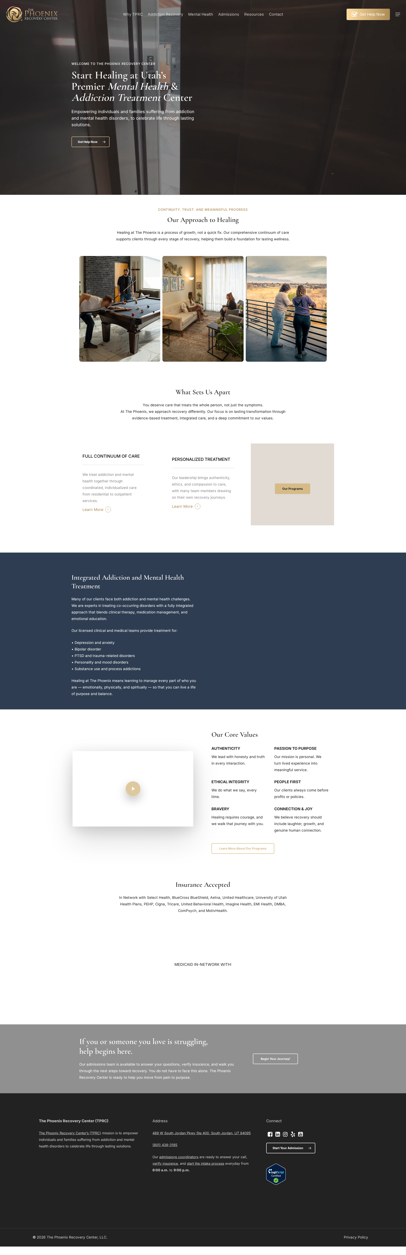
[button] (397, 14)
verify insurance (165, 1163)
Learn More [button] (92, 509)
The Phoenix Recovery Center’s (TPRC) (70, 1133)
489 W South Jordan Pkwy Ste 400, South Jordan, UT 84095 (201, 1133)
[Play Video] (133, 788)
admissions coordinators (178, 1157)
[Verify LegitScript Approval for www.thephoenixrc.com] (276, 1183)
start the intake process (205, 1163)
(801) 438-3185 (164, 1145)
